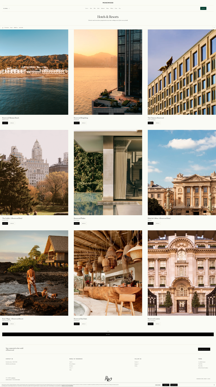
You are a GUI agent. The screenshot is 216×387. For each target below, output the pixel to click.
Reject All (165, 384)
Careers (71, 367)
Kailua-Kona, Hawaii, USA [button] (6, 320)
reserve (5, 223)
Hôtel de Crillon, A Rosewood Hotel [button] (159, 218)
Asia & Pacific (21, 27)
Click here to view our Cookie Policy (67, 385)
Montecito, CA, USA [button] (5, 119)
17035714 (13, 377)
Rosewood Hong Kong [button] (81, 118)
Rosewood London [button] (154, 319)
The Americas (6, 27)
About (91, 8)
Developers (71, 365)
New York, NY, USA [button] (5, 220)
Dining (107, 8)
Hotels (98, 8)
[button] (214, 27)
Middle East (15, 27)
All (2, 27)
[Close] (214, 385)
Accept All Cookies (174, 384)
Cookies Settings (157, 384)
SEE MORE (108, 334)
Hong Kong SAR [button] (76, 119)
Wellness (111, 8)
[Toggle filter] (214, 27)
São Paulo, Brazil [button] (76, 320)
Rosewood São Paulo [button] (80, 319)
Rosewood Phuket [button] (79, 218)
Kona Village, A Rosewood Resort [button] (12, 319)
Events (116, 8)
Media (70, 369)
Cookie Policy (200, 363)
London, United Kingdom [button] (151, 119)
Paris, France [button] (150, 220)
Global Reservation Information (11, 363)
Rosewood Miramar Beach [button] (10, 118)
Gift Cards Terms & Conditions (203, 367)
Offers (95, 8)
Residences (103, 8)
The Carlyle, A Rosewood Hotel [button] (12, 218)
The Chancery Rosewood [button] (156, 118)
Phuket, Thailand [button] (76, 220)
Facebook (137, 361)
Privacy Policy (200, 365)
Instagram (137, 363)
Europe (11, 27)
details (12, 223)
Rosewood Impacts (72, 363)
